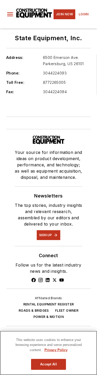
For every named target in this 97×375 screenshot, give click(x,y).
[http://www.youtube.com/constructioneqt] (61, 280)
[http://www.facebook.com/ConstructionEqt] (33, 280)
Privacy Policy (56, 350)
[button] (10, 14)
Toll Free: (15, 82)
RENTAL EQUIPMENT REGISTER (48, 304)
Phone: (12, 73)
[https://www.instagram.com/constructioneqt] (40, 280)
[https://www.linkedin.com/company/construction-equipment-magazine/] (47, 280)
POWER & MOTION (48, 317)
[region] (48, 353)
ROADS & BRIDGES (34, 310)
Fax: (10, 92)
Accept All (48, 364)
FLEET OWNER (66, 310)
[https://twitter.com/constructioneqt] (54, 280)
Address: (14, 57)
